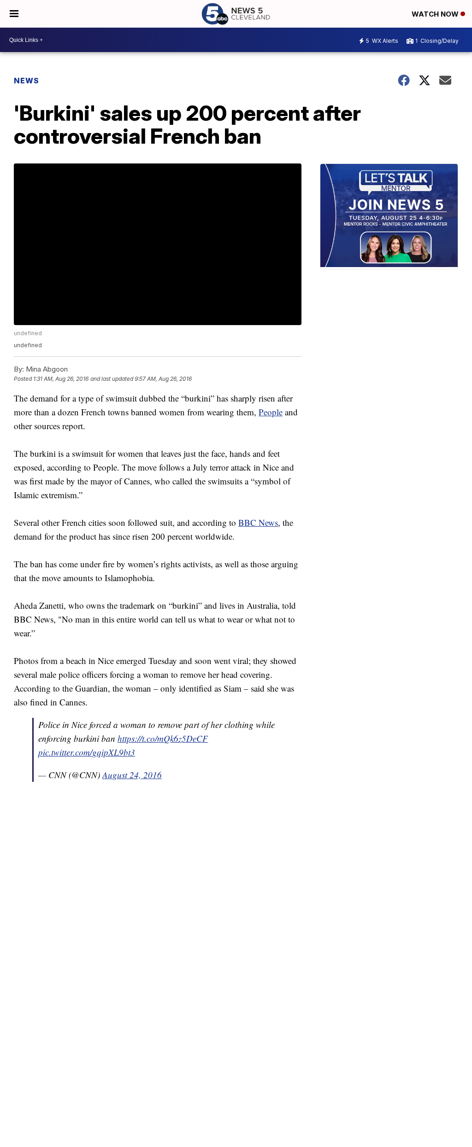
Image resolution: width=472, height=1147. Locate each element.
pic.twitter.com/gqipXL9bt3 (86, 752)
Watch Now (436, 14)
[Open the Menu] (14, 14)
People (271, 412)
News (26, 80)
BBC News (258, 522)
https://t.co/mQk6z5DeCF (163, 738)
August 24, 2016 (132, 774)
